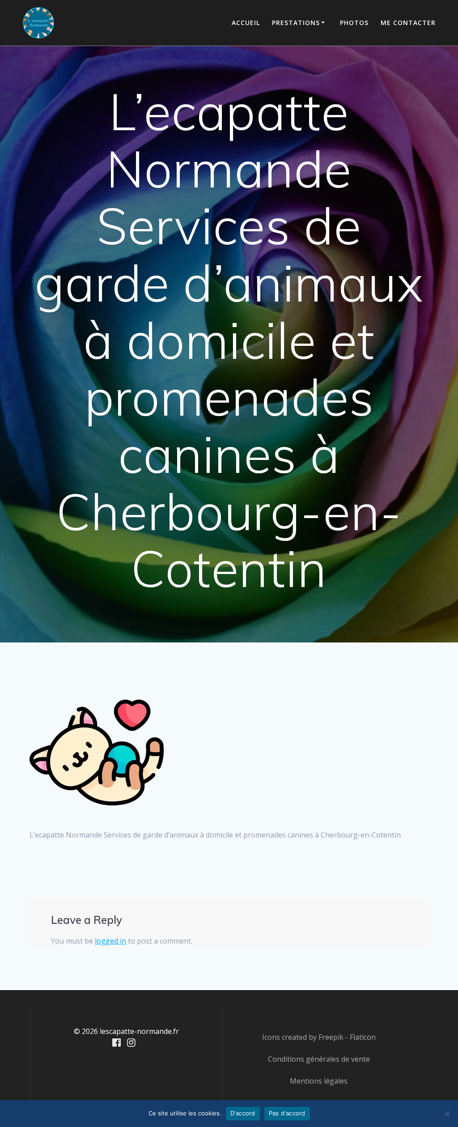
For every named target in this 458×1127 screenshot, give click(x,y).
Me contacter (408, 22)
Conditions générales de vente (319, 1059)
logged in (110, 941)
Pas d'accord (287, 1113)
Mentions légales (319, 1081)
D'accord (242, 1113)
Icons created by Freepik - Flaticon (319, 1037)
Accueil (246, 22)
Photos (354, 22)
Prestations (296, 22)
